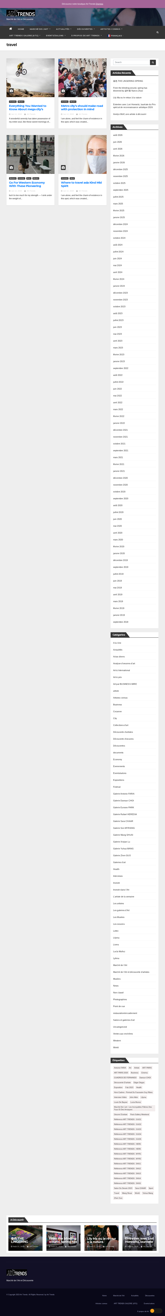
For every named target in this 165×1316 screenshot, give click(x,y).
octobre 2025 (119, 183)
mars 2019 (118, 601)
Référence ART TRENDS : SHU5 (127, 1183)
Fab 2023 (129, 1087)
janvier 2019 (119, 615)
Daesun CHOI (145, 1078)
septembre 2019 (120, 567)
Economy (13, 101)
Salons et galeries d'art (124, 1020)
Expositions (118, 780)
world (137, 1193)
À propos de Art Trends (85, 35)
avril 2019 (117, 594)
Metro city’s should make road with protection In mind (82, 107)
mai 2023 (117, 334)
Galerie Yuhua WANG (123, 849)
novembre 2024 (120, 231)
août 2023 (118, 313)
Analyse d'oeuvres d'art (124, 663)
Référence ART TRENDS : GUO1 (127, 1119)
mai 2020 (117, 526)
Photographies (120, 999)
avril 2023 (117, 341)
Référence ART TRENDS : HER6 (127, 1149)
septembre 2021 (120, 450)
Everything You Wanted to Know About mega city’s (27, 107)
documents (118, 753)
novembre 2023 (120, 300)
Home (21, 29)
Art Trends (51, 1295)
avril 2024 (117, 272)
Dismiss (99, 4)
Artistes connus (110, 29)
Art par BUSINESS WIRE (125, 684)
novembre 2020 (120, 485)
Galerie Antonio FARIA (123, 794)
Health (116, 869)
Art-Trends (30, 114)
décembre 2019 (120, 560)
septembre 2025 (120, 190)
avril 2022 (117, 402)
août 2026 (118, 135)
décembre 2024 (120, 224)
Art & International (121, 670)
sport (151, 1188)
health (139, 1087)
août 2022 (118, 375)
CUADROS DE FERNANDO (125, 1078)
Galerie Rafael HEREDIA (125, 814)
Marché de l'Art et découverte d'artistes (131, 972)
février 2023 (118, 354)
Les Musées (119, 917)
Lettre (115, 931)
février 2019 (118, 608)
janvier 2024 (119, 286)
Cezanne (117, 711)
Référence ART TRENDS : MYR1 (127, 1154)
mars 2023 (118, 348)
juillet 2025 (118, 197)
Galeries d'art (119, 862)
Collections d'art (120, 725)
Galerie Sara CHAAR (123, 821)
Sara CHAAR (140, 1188)
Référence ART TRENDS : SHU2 (127, 1168)
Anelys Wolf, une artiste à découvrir (129, 114)
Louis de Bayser (120, 1102)
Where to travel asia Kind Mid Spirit (81, 184)
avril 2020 (117, 533)
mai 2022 (117, 396)
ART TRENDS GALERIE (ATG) (24, 35)
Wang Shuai (127, 1193)
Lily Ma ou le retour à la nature (127, 98)
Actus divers (119, 657)
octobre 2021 (119, 444)
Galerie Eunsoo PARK (123, 807)
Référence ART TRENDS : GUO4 (127, 1134)
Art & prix (117, 677)
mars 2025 (118, 204)
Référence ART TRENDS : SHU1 (127, 1164)
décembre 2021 (120, 430)
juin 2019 (117, 581)
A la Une (117, 643)
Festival (117, 787)
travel (116, 1193)
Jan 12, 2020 (16, 114)
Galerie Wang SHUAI (123, 835)
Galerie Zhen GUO (122, 855)
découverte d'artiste (122, 1082)
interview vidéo (120, 1097)
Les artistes (118, 903)
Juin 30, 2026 (132, 1246)
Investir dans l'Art (121, 890)
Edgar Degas (139, 1082)
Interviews (118, 876)
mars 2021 (118, 457)
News (29, 178)
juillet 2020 (118, 512)
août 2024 (118, 245)
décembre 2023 (120, 293)
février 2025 (118, 210)
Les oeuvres (119, 924)
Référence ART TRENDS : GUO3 (127, 1129)
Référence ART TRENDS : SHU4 (127, 1178)
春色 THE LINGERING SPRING (128, 81)
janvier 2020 (119, 553)
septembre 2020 (120, 498)
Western (21, 101)
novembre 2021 (120, 437)
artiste (116, 691)
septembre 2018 (120, 622)
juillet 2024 (118, 252)
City (115, 718)
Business (13, 178)
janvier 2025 (119, 217)
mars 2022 (118, 409)
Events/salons (55, 35)
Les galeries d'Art (121, 910)
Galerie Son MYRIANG (124, 828)
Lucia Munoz (135, 1102)
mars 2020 (118, 540)
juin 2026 (117, 142)
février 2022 (118, 416)
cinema (144, 1073)
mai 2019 (117, 588)
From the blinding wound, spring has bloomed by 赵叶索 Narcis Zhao (63, 1243)
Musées (117, 979)
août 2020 (118, 505)
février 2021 (118, 464)
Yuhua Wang (148, 1193)
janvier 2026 (119, 162)
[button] (158, 32)
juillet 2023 (118, 320)
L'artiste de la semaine (123, 897)
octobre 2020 (119, 492)
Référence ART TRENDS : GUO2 (127, 1124)
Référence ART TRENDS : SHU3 (127, 1173)
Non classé (118, 993)
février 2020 (118, 546)
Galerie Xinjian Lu (121, 842)
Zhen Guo (118, 1198)
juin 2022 (117, 389)
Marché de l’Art (39, 29)
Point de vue (119, 1006)
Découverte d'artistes (123, 732)
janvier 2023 (119, 361)
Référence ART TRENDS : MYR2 (127, 1159)
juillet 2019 (118, 574)
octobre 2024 (119, 238)
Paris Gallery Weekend (139, 1114)
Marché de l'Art (120, 965)
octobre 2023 (119, 306)
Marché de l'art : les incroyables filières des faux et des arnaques (133, 1108)
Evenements (119, 766)
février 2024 (118, 279)
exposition (118, 1087)
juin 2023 (117, 327)
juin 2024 (117, 258)
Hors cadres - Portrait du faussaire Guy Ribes (133, 1092)
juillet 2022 (118, 382)
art (130, 1068)
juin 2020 (117, 519)
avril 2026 (117, 149)
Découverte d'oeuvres (123, 739)
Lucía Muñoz (119, 951)
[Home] (10, 29)
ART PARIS (147, 1068)
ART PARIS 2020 (121, 1073)
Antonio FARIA (120, 1068)
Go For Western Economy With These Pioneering (27, 184)
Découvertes (85, 29)
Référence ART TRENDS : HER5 (127, 1144)
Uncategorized (120, 1027)
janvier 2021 (119, 471)
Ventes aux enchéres (123, 1034)
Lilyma (116, 938)
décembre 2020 (120, 478)
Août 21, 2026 (19, 1246)
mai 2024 (117, 265)
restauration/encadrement (125, 1013)
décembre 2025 (120, 169)
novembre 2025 (120, 176)
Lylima (116, 958)
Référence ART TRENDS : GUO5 (127, 1139)
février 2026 (118, 156)
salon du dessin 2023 (123, 1188)
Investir (116, 883)
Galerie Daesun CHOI (123, 801)
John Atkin (134, 1097)
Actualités (63, 29)
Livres (116, 945)
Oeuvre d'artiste (120, 1114)
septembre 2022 (120, 368)
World (72, 178)
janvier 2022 (119, 423)
